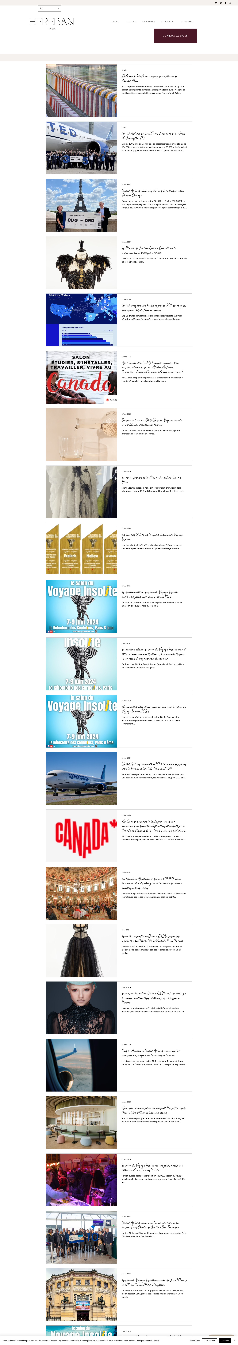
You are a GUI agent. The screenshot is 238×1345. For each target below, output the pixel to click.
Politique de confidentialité (147, 1340)
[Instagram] (221, 3)
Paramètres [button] (195, 1340)
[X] (230, 3)
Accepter (225, 1340)
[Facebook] (225, 3)
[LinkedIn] (216, 3)
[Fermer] (234, 1340)
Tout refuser (209, 1340)
